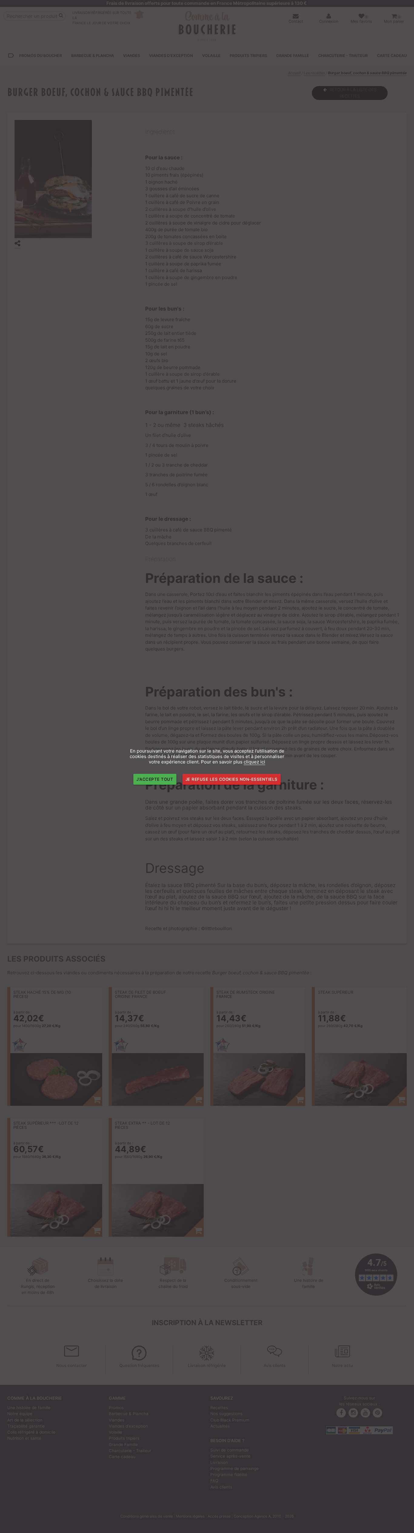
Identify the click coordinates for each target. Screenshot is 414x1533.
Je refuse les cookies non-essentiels (231, 779)
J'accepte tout (154, 779)
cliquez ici (254, 762)
